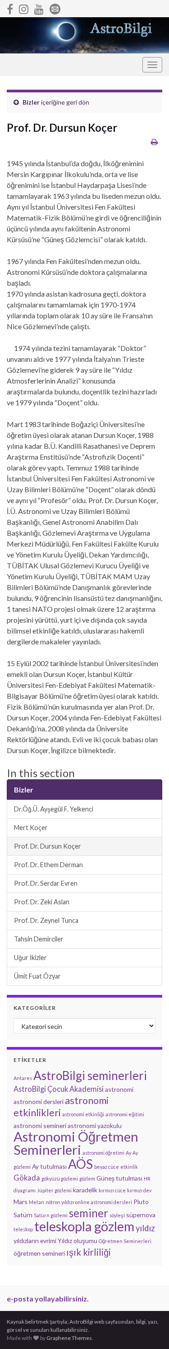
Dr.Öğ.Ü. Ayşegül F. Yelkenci (53, 809)
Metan (36, 1202)
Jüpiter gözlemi (54, 1190)
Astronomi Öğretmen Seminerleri (76, 1142)
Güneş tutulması (119, 1178)
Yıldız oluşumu (77, 1240)
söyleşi (117, 1215)
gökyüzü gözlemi (59, 1178)
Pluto (141, 1201)
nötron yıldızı (60, 1202)
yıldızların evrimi (35, 1240)
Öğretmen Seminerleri (125, 1241)
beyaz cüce (106, 1167)
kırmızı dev (139, 1190)
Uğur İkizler (30, 957)
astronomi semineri (40, 1125)
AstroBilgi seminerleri (90, 1075)
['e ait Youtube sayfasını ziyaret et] (39, 7)
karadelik (85, 1190)
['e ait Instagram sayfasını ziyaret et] (23, 7)
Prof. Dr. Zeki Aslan (41, 902)
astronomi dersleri (39, 1101)
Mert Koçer (31, 827)
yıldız (145, 1228)
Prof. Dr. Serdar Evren (46, 883)
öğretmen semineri (39, 1253)
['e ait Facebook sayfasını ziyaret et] (10, 7)
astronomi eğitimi (124, 1114)
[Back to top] (148, 1328)
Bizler (31, 102)
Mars (20, 1201)
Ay (128, 1153)
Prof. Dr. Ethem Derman (48, 865)
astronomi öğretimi (103, 1153)
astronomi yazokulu (95, 1125)
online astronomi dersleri (103, 1202)
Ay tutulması (49, 1166)
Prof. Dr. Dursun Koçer (47, 846)
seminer (88, 1212)
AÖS (80, 1163)
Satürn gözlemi (51, 1215)
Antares (23, 1078)
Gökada (27, 1177)
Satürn (23, 1215)
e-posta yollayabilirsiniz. (48, 1298)
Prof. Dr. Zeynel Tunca (46, 920)
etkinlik (129, 1167)
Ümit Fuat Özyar (37, 976)
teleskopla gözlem (84, 1226)
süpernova (140, 1215)
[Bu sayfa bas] (154, 141)
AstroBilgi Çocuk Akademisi (59, 1089)
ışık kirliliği (88, 1252)
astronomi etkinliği (83, 1114)
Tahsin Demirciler (39, 939)
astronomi (119, 1089)
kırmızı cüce (112, 1190)
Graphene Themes (69, 1338)
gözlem (87, 1178)
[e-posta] (55, 7)
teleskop (23, 1229)
